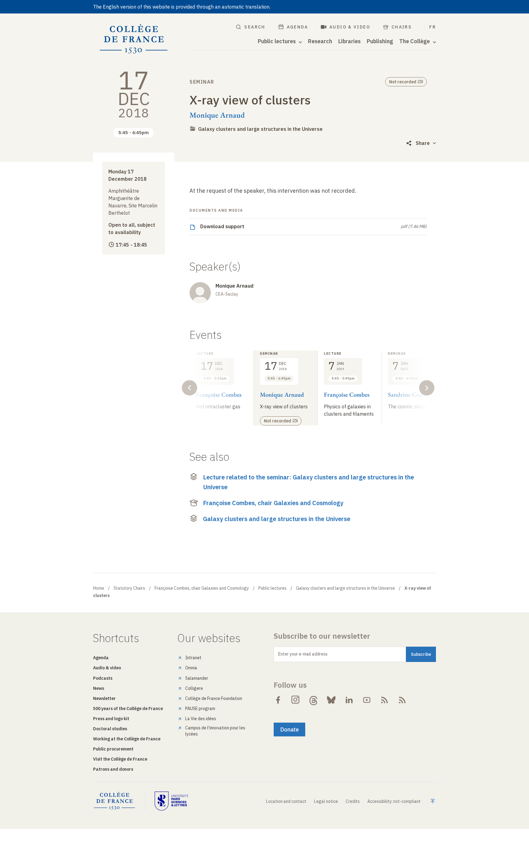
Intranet (193, 657)
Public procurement (113, 749)
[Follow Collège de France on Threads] (313, 700)
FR (432, 27)
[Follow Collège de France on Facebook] (278, 700)
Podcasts (102, 678)
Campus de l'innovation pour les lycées (215, 731)
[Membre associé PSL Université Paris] (171, 801)
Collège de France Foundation (213, 698)
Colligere (194, 688)
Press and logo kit (111, 718)
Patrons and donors (113, 769)
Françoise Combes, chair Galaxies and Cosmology (273, 503)
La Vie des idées (200, 718)
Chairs (402, 27)
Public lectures (272, 588)
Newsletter (104, 698)
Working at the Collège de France (126, 739)
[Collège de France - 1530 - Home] (134, 39)
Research (320, 41)
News (98, 688)
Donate (289, 729)
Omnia (191, 668)
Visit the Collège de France (120, 759)
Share (423, 143)
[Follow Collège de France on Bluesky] (331, 700)
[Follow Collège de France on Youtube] (366, 700)
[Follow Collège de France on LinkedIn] (349, 700)
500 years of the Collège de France (128, 708)
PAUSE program (200, 708)
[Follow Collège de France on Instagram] (295, 700)
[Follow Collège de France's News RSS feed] (384, 700)
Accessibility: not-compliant (394, 801)
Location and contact (286, 801)
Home (98, 588)
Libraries (349, 41)
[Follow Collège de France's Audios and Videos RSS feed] (402, 700)
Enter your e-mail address (303, 654)
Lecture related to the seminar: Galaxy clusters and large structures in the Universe (308, 482)
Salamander (196, 678)
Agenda (297, 27)
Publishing (380, 41)
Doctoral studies (110, 728)
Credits (353, 801)
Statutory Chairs (129, 588)
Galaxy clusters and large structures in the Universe (260, 129)
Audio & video (349, 27)
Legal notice (326, 801)
